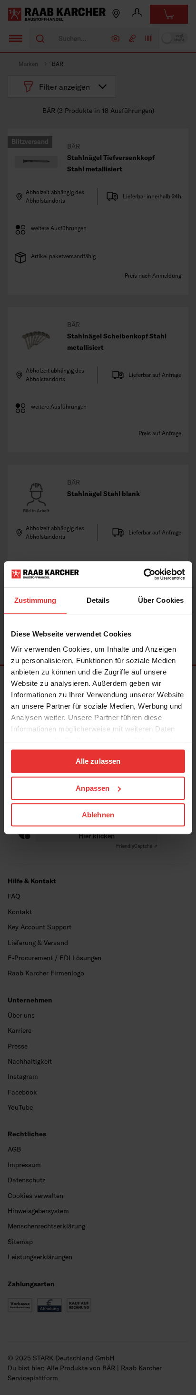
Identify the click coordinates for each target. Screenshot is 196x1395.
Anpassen (92, 788)
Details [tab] (98, 600)
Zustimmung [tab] (35, 600)
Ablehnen (98, 815)
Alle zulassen (98, 761)
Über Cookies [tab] (161, 600)
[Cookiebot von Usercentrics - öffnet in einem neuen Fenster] (143, 574)
